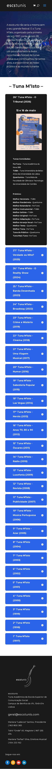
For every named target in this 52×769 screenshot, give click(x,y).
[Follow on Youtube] (18, 762)
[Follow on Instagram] (13, 762)
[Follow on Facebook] (7, 762)
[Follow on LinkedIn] (24, 762)
